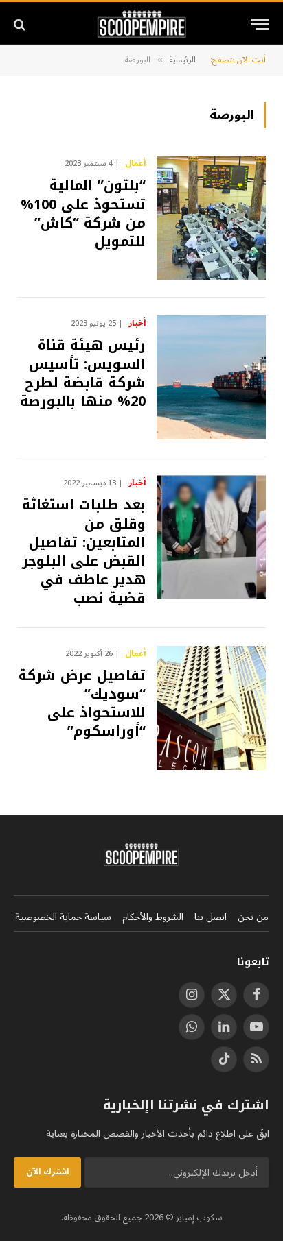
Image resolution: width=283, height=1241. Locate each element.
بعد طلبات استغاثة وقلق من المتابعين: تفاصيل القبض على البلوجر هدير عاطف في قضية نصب (84, 551)
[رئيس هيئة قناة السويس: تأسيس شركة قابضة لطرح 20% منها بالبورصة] (211, 377)
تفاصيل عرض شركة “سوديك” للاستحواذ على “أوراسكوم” (82, 703)
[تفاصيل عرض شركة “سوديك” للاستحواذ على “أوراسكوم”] (211, 708)
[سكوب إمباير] (142, 24)
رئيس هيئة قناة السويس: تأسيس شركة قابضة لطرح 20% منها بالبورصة (83, 373)
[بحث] (21, 24)
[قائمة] (260, 24)
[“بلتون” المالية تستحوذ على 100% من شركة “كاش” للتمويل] (211, 218)
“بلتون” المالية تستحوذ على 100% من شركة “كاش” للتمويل (83, 213)
